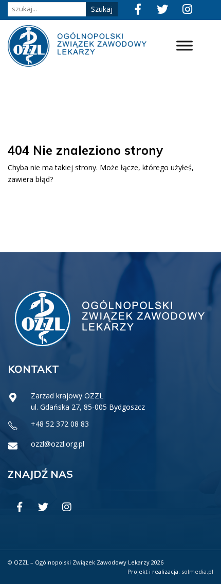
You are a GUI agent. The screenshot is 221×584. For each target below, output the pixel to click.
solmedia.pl (197, 571)
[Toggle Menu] (184, 46)
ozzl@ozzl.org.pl (57, 444)
